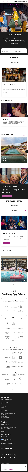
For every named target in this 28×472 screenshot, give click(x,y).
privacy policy (18, 467)
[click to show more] (26, 115)
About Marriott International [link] (6, 399)
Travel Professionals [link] (5, 414)
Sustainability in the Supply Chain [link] (8, 443)
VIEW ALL (23, 135)
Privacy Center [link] (4, 438)
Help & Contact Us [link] (5, 424)
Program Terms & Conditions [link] (7, 442)
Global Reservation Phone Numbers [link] (8, 427)
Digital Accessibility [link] (5, 407)
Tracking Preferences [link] (5, 436)
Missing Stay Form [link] (5, 430)
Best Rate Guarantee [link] (5, 428)
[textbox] (7, 51)
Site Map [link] (3, 431)
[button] (20, 50)
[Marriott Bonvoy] (19, 2)
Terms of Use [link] (4, 440)
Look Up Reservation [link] (5, 425)
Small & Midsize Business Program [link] (8, 413)
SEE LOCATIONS (7, 196)
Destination (6, 49)
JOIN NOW (6, 243)
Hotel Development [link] (5, 417)
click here (11, 469)
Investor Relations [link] (4, 402)
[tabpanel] (14, 50)
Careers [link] (2, 400)
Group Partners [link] (4, 416)
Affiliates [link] (2, 418)
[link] (14, 114)
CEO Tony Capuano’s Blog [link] (6, 405)
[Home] (5, 4)
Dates (18, 49)
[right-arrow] (23, 62)
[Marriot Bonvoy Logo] (14, 291)
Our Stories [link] (3, 406)
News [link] (2, 403)
